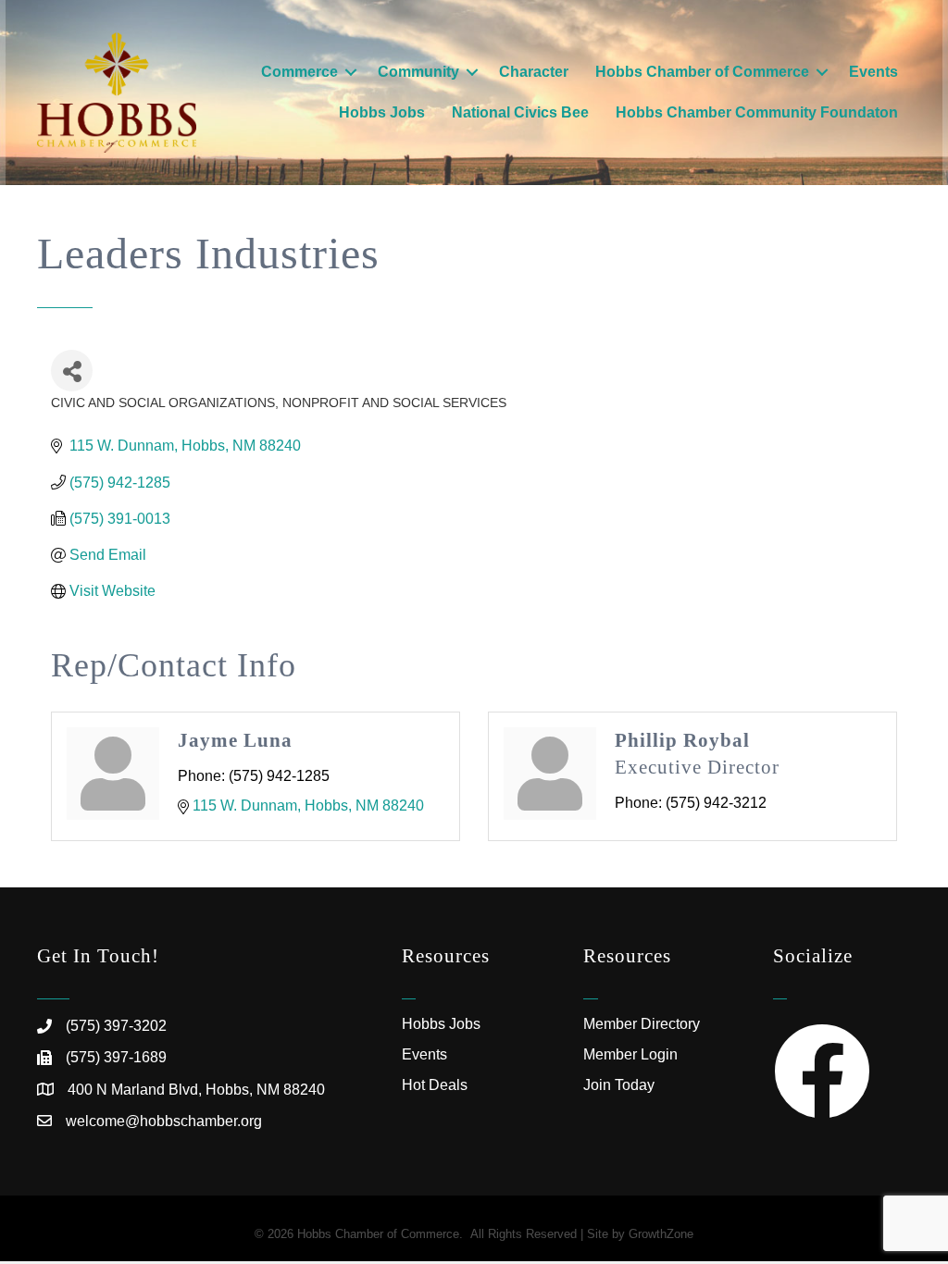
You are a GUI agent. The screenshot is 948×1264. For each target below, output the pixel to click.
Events (873, 72)
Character (533, 72)
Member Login (630, 1054)
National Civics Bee (520, 112)
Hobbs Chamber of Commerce (702, 72)
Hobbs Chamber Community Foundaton (757, 112)
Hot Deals (435, 1085)
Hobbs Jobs (382, 112)
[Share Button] (72, 370)
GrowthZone (661, 1234)
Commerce (299, 72)
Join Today (619, 1085)
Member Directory (641, 1024)
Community (418, 72)
